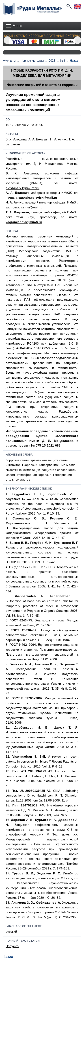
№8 (62, 60)
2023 (52, 60)
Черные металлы (32, 60)
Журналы (9, 60)
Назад (74, 60)
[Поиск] (68, 6)
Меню (17, 26)
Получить (12, 946)
